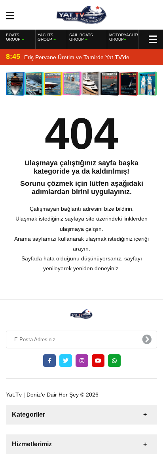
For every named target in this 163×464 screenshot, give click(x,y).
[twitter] (65, 360)
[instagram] (82, 360)
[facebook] (49, 360)
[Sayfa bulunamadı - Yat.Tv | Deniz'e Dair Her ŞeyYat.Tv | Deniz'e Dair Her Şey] (81, 14)
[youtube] (98, 360)
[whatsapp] (114, 360)
